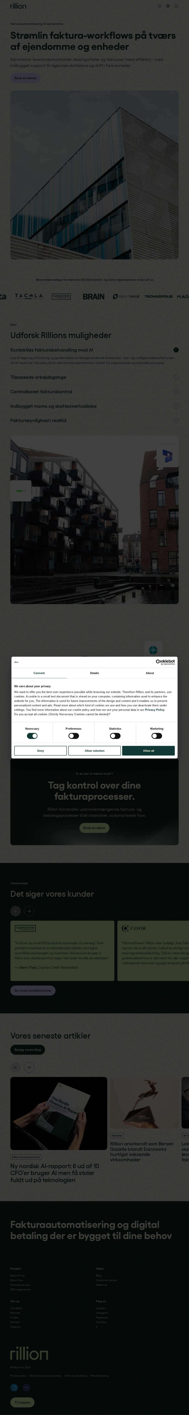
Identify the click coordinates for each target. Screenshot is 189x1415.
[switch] (73, 736)
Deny (40, 750)
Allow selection (94, 750)
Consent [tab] (39, 672)
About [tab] (150, 672)
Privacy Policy (155, 709)
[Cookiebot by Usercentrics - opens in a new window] (158, 662)
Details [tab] (94, 672)
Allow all (148, 750)
